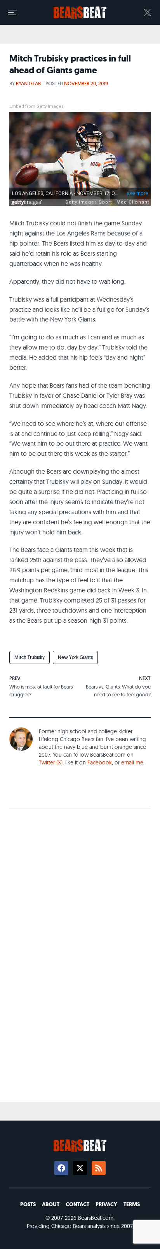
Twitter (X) (51, 762)
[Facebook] (61, 1168)
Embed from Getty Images (36, 106)
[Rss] (99, 1168)
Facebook (99, 762)
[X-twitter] (80, 1168)
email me (132, 762)
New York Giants (75, 657)
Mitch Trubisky (29, 657)
